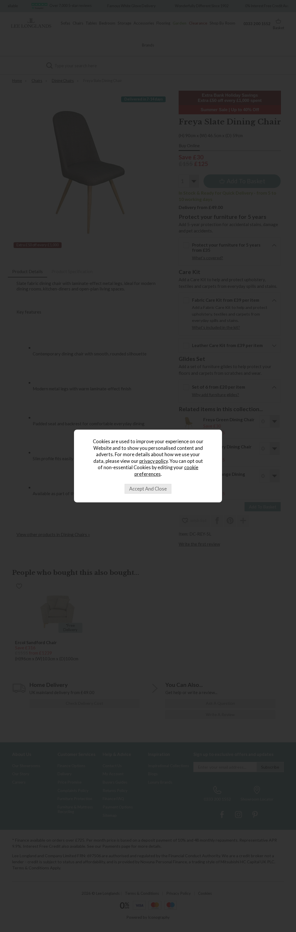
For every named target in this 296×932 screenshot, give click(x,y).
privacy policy (153, 461)
